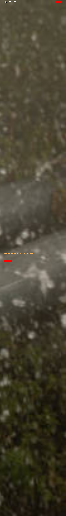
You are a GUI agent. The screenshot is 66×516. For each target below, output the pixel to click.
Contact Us (8, 261)
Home (32, 1)
